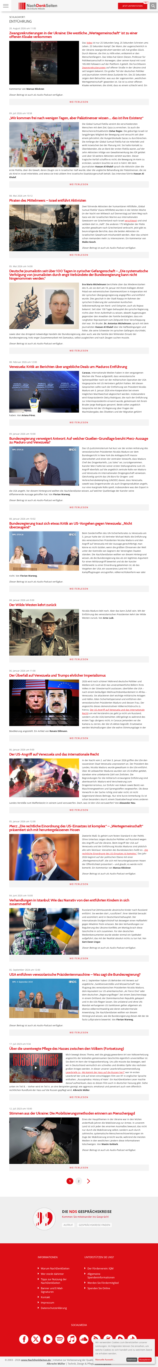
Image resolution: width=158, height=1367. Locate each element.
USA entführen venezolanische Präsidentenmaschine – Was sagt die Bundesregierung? (75, 974)
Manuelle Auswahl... (105, 1359)
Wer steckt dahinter (52, 1274)
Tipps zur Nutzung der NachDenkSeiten (54, 1281)
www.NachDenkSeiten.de (36, 1359)
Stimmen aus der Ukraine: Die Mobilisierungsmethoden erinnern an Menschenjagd (72, 1113)
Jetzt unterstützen (135, 5)
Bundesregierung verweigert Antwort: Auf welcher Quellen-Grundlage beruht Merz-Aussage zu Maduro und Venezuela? (78, 440)
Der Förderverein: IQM (100, 1268)
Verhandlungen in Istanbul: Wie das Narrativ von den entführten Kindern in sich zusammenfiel (69, 902)
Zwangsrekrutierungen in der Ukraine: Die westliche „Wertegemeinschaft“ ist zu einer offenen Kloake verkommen (73, 35)
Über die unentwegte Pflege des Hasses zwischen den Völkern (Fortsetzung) (66, 1048)
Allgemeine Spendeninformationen (101, 1275)
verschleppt (131, 220)
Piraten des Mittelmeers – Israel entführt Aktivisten (47, 200)
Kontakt (45, 1297)
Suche (153, 5)
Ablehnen (131, 1359)
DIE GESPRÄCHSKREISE (87, 1211)
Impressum (47, 1302)
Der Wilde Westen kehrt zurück (32, 605)
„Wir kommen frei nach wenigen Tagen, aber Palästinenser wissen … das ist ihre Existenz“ (76, 118)
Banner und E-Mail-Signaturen (52, 1290)
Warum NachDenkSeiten (55, 1268)
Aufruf (68, 1225)
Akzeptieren (145, 1359)
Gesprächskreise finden (94, 1225)
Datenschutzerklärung (54, 1308)
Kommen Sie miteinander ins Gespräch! (85, 1216)
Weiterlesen (79, 102)
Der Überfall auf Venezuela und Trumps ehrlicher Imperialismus (57, 675)
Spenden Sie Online (98, 1288)
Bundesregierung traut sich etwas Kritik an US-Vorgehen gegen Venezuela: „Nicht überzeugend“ (70, 525)
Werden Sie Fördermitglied (103, 1283)
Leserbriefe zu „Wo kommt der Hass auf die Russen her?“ (95, 1072)
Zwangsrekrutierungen (94, 67)
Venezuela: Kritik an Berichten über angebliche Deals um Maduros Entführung (68, 366)
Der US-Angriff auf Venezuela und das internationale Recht (54, 754)
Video (89, 42)
